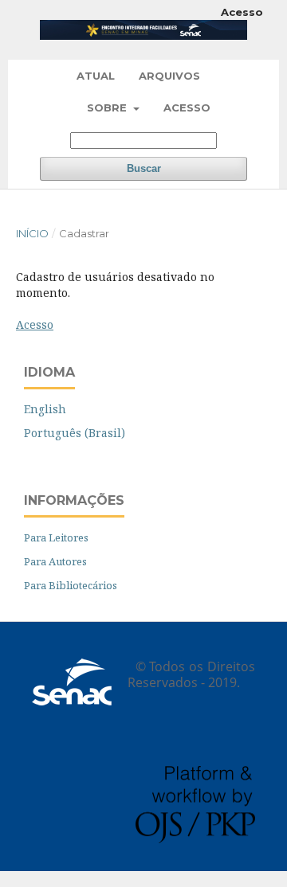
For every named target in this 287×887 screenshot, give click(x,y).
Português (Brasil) (74, 432)
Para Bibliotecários (70, 585)
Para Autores (55, 561)
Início (32, 233)
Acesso (186, 107)
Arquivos (169, 75)
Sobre (108, 107)
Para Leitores (56, 537)
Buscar (144, 168)
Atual (96, 75)
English (45, 408)
